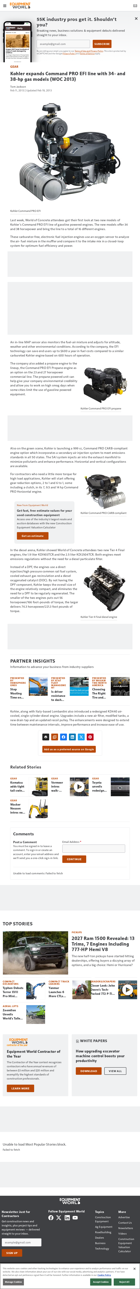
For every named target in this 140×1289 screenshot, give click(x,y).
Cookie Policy (104, 1275)
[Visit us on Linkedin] (67, 1217)
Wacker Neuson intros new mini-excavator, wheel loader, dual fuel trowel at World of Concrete (17, 809)
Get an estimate (33, 536)
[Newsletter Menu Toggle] (135, 5)
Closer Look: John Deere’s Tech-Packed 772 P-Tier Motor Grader (102, 990)
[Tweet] (81, 737)
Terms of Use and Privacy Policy (89, 51)
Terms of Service (87, 53)
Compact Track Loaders (59, 982)
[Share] (63, 737)
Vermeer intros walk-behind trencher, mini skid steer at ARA (57, 787)
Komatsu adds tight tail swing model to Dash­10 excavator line (17, 787)
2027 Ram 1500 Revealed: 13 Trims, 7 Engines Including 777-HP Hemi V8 (103, 944)
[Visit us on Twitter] (59, 1217)
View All (115, 1071)
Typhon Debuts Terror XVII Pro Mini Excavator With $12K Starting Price (13, 992)
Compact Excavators (10, 982)
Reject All (124, 1281)
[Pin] (90, 737)
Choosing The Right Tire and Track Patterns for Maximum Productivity (100, 693)
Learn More (20, 1088)
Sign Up (12, 1253)
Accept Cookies (101, 1281)
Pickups (77, 932)
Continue (74, 859)
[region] (70, 1276)
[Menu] (5, 5)
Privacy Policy (69, 53)
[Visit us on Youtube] (75, 1217)
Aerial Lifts (10, 1006)
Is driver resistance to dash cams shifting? (58, 696)
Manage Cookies (13, 1281)
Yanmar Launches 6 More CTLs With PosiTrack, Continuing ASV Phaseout (58, 992)
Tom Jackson (18, 86)
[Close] (134, 1268)
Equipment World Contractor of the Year (33, 1054)
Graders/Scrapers (103, 981)
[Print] (45, 737)
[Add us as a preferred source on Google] (54, 737)
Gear (14, 66)
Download (88, 1071)
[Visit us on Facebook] (50, 1217)
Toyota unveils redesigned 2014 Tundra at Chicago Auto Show (100, 787)
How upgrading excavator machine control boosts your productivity (100, 1056)
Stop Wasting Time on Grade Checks (16, 693)
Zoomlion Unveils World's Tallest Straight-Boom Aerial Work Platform (13, 1014)
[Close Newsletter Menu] (136, 18)
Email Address (71, 841)
